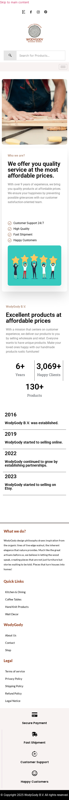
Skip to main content (14, 2)
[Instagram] (38, 12)
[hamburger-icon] (63, 67)
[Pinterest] (45, 12)
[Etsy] (23, 12)
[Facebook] (31, 12)
